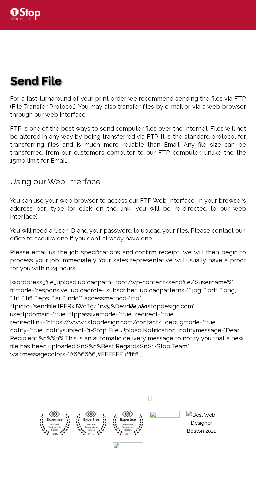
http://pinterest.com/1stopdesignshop (138, 398)
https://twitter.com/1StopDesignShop (103, 398)
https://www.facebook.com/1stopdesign (115, 398)
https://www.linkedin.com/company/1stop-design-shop (126, 398)
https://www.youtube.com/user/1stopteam (150, 398)
